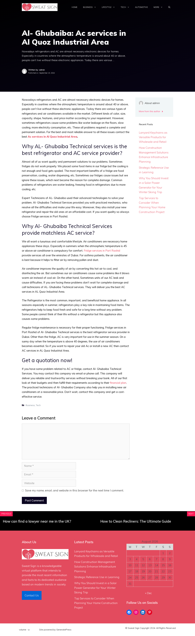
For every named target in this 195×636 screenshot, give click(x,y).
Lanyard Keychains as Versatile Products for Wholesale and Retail (153, 137)
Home (74, 7)
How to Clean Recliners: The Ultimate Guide (135, 521)
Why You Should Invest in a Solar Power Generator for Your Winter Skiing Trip (95, 587)
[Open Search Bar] (169, 7)
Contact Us (32, 595)
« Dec (148, 593)
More (156, 7)
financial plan (118, 382)
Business (88, 7)
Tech (123, 7)
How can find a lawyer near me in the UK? (37, 521)
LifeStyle (106, 7)
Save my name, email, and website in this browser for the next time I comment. (74, 490)
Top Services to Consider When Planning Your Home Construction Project (96, 603)
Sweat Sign (29, 566)
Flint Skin (34, 629)
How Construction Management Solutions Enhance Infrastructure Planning (95, 566)
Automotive (141, 7)
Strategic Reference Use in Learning (96, 577)
